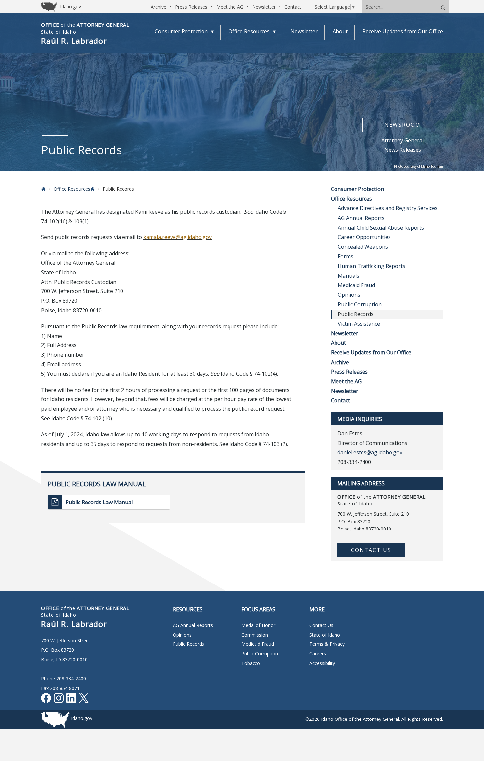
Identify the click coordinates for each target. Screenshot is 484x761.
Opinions (349, 294)
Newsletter (264, 7)
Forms (345, 256)
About (338, 342)
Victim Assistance (359, 323)
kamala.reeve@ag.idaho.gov (177, 237)
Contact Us (371, 550)
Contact (292, 7)
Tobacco (250, 663)
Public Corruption (360, 304)
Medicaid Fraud (356, 285)
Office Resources (72, 189)
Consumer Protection (357, 189)
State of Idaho (324, 635)
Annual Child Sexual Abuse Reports (381, 227)
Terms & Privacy (327, 644)
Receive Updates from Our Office (371, 352)
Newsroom (402, 124)
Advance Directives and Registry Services (388, 208)
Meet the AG (229, 7)
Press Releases (191, 7)
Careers (317, 653)
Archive (158, 7)
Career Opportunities (364, 237)
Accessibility (322, 663)
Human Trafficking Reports (371, 266)
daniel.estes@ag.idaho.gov (369, 452)
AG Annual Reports (361, 218)
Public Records (188, 644)
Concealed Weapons (363, 246)
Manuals (348, 275)
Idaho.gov (81, 718)
